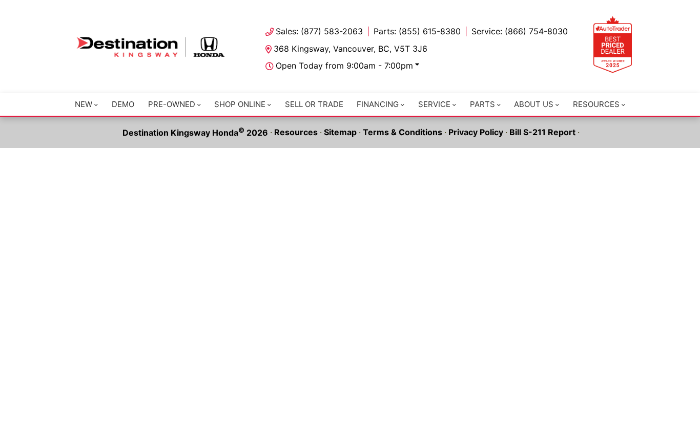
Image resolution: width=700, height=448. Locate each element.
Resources (596, 104)
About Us (533, 104)
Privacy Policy (475, 132)
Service (434, 104)
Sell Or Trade (314, 104)
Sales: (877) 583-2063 (319, 31)
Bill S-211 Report (542, 132)
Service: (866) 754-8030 (519, 31)
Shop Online (239, 104)
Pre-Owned (171, 104)
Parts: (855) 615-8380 (417, 31)
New (83, 104)
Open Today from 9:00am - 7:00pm (344, 65)
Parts (482, 104)
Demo (123, 104)
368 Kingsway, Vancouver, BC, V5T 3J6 (350, 49)
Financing (378, 104)
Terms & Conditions (402, 132)
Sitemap (340, 132)
